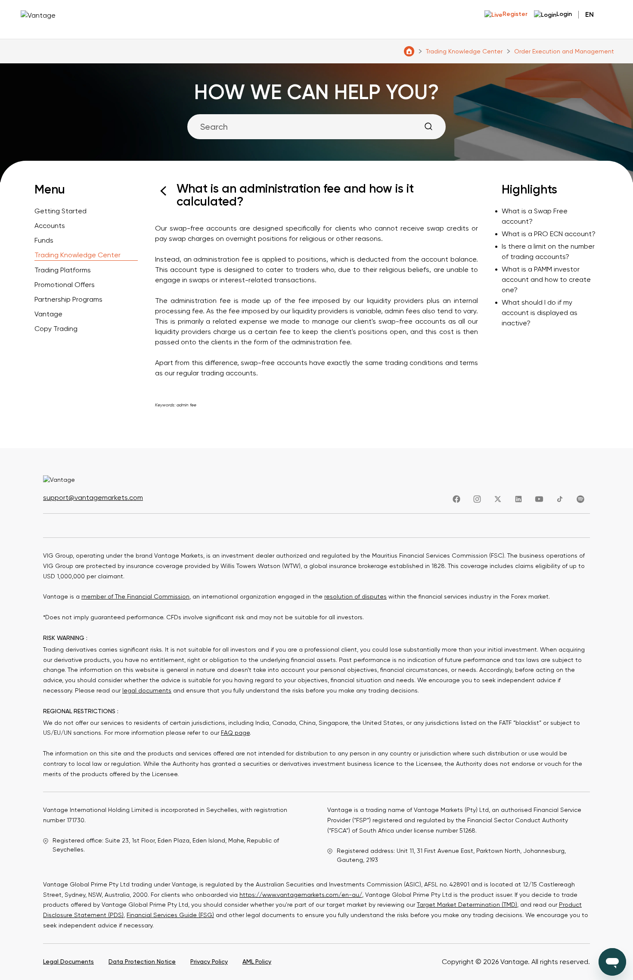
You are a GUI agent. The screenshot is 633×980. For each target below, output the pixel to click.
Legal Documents (68, 961)
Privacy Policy (209, 961)
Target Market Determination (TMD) (467, 904)
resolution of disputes (355, 596)
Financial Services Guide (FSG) (170, 914)
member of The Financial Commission (135, 596)
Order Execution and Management (564, 51)
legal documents (146, 690)
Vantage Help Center (409, 51)
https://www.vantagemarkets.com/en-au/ (300, 894)
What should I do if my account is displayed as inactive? (539, 312)
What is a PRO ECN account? (549, 234)
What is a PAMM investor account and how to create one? (546, 279)
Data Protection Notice (142, 961)
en (589, 14)
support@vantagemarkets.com (93, 497)
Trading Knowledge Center (464, 51)
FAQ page (235, 732)
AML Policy (256, 961)
